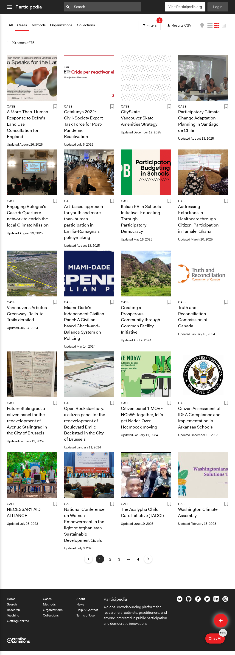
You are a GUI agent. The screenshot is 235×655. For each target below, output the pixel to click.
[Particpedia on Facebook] (198, 601)
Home (11, 599)
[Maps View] (202, 25)
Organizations (61, 25)
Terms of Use (85, 615)
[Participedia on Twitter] (207, 601)
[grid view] (216, 25)
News (80, 604)
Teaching (13, 615)
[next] (148, 559)
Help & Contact (87, 610)
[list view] (210, 25)
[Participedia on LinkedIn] (216, 600)
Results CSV (183, 24)
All (11, 25)
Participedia (28, 7)
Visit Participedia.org (185, 6)
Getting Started (18, 621)
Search (12, 604)
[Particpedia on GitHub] (189, 600)
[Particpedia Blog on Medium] (179, 601)
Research (13, 610)
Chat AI (217, 637)
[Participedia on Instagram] (225, 601)
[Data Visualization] (223, 25)
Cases (22, 25)
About (80, 599)
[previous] (88, 559)
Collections (86, 25)
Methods (38, 25)
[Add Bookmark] (55, 107)
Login (217, 6)
